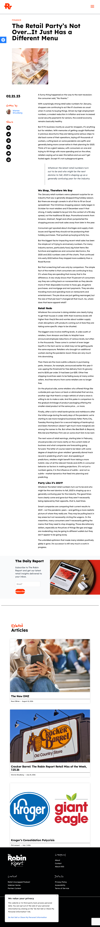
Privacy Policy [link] (61, 882)
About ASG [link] (59, 866)
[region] (32, 908)
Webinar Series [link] (14, 885)
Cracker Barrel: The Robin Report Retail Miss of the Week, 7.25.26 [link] (49, 768)
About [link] (57, 860)
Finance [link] (16, 20)
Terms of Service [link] (62, 888)
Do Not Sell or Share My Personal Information (27, 917)
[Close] (56, 895)
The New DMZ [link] (20, 696)
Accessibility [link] (60, 885)
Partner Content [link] (14, 888)
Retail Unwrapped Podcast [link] (19, 882)
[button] (18, 128)
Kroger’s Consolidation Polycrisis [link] (33, 840)
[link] (3, 40)
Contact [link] (58, 863)
